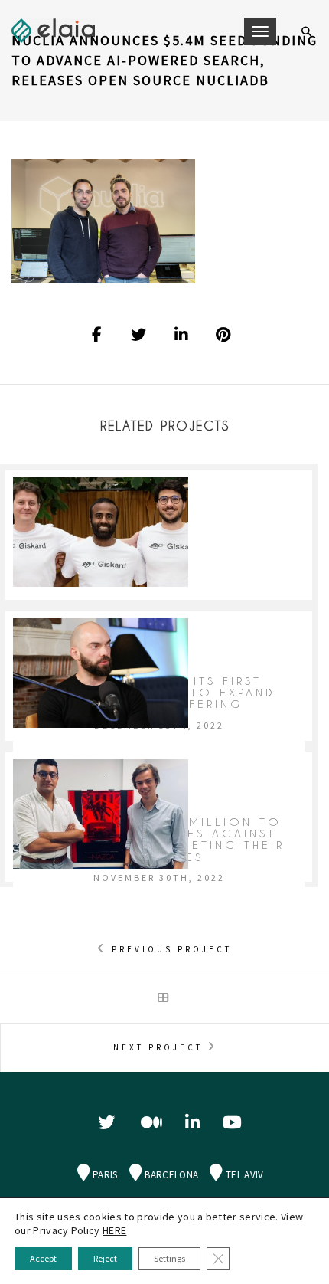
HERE (114, 1230)
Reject (105, 1258)
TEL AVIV (243, 1183)
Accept (43, 1258)
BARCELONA (170, 1183)
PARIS (104, 1183)
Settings (169, 1258)
